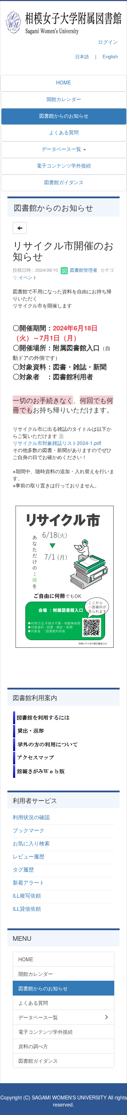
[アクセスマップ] (48, 757)
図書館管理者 (82, 269)
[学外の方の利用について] (48, 743)
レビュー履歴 (28, 856)
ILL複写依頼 (27, 895)
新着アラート (28, 882)
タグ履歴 (23, 869)
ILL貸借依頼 (27, 908)
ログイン (108, 41)
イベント (28, 277)
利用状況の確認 (31, 817)
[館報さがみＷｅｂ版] (48, 770)
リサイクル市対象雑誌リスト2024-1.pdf (57, 442)
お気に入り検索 (31, 843)
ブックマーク (28, 830)
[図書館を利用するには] (48, 716)
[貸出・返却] (48, 730)
